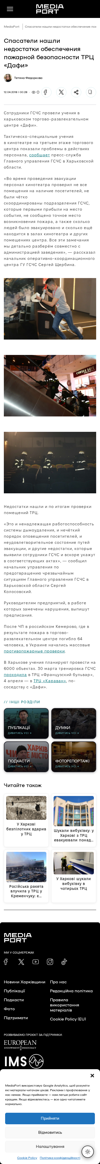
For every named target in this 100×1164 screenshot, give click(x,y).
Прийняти (50, 1118)
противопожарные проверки (34, 651)
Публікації (14, 991)
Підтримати (16, 1018)
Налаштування (50, 1147)
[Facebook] (46, 92)
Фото (9, 1009)
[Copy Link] (91, 92)
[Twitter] (61, 92)
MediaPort (11, 26)
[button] (92, 1075)
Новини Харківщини (24, 982)
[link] (7, 962)
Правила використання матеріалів (64, 1005)
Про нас (58, 982)
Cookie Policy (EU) (68, 1019)
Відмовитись (50, 1133)
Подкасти (14, 1000)
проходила (15, 674)
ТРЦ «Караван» (50, 681)
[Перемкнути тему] (88, 1152)
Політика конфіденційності (60, 1157)
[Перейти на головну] (50, 9)
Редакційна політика (71, 991)
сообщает (39, 155)
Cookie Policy (27, 1157)
